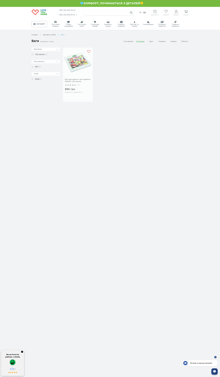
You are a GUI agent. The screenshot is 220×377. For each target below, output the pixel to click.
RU (140, 12)
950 (38, 67)
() (78, 85)
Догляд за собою (49, 34)
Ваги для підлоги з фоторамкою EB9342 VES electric (77, 80)
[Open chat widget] (214, 371)
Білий (38, 79)
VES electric (41, 54)
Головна (35, 34)
